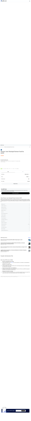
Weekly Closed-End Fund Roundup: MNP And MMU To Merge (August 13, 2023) (11, 239)
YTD (9, 168)
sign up (12, 262)
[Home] (4, 1)
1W (2, 168)
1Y (10, 168)
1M (4, 168)
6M (7, 168)
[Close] (28, 409)
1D (1, 168)
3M (5, 168)
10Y (13, 168)
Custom (17, 168)
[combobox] (27, 174)
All (15, 168)
